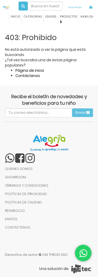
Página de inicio (29, 70)
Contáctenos (27, 75)
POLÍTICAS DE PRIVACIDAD (26, 193)
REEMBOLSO (15, 210)
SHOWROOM (15, 177)
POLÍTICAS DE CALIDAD (23, 202)
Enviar (81, 112)
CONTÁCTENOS (17, 227)
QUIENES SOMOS (19, 168)
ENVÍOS (11, 219)
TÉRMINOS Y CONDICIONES (26, 185)
